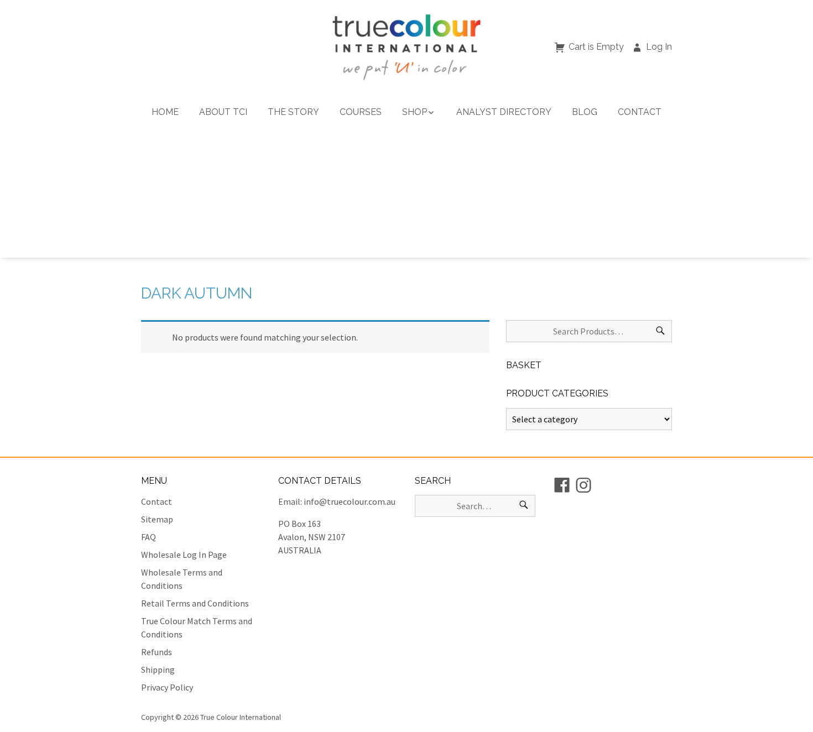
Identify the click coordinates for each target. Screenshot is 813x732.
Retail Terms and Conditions (195, 603)
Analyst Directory (503, 112)
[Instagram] (583, 485)
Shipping (158, 669)
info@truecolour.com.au (349, 501)
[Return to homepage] (406, 47)
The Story (293, 112)
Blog (584, 112)
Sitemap (157, 519)
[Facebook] (562, 485)
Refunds (156, 651)
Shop (414, 112)
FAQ (148, 536)
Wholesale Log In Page (184, 554)
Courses (361, 112)
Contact (639, 112)
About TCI (223, 112)
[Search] (660, 331)
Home (165, 112)
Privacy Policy (167, 687)
